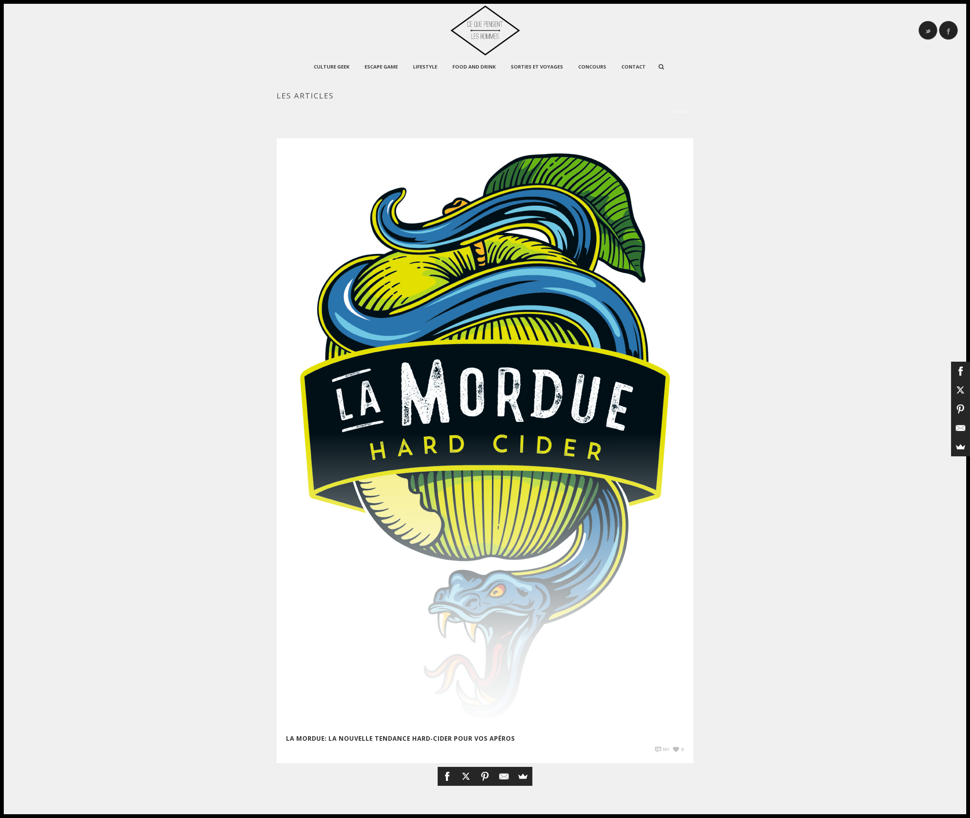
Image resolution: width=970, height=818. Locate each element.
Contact (633, 66)
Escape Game (381, 66)
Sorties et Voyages (537, 66)
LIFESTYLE (425, 66)
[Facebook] (447, 776)
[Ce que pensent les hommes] (485, 30)
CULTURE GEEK (331, 66)
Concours (592, 66)
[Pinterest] (485, 776)
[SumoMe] (522, 776)
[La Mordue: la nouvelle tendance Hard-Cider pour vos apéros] (485, 432)
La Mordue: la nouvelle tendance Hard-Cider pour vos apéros (400, 738)
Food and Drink (474, 66)
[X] (466, 776)
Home (678, 111)
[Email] (503, 776)
